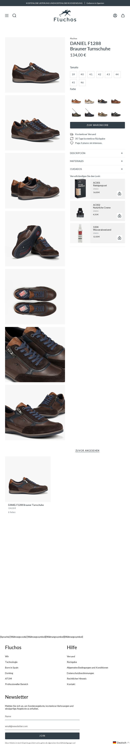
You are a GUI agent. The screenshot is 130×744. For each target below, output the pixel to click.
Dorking (9, 673)
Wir (7, 656)
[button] (121, 742)
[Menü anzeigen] (6, 15)
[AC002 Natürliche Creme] (80, 211)
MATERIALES (77, 161)
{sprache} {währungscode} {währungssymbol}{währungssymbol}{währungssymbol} (41, 636)
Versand (71, 656)
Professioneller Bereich (16, 684)
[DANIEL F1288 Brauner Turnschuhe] (28, 479)
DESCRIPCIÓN (77, 153)
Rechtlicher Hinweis (76, 678)
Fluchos (73, 38)
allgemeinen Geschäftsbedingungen (60, 743)
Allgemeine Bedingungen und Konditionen (87, 667)
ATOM (8, 678)
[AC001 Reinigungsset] (80, 189)
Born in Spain (11, 667)
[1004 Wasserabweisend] (80, 233)
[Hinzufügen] (119, 193)
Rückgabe (72, 662)
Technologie (11, 662)
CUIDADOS (76, 169)
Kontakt (71, 684)
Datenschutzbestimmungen (80, 673)
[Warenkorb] (123, 15)
